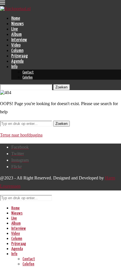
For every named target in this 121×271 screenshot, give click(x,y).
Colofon (28, 77)
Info (14, 66)
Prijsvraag (19, 56)
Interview (19, 40)
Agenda (17, 61)
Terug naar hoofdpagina (21, 135)
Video (16, 45)
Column (17, 50)
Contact (28, 72)
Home (15, 18)
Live (14, 29)
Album (16, 34)
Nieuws (17, 23)
